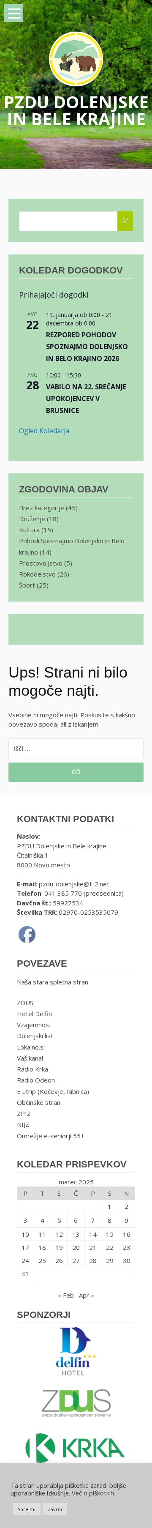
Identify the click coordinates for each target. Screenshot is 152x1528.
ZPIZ (24, 1113)
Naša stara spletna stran (52, 982)
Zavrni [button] (55, 1509)
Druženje (32, 518)
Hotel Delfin (34, 1013)
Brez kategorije (41, 507)
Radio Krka (32, 1069)
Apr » (86, 1295)
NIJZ (23, 1124)
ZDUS (25, 1002)
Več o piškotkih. (93, 1493)
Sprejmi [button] (26, 1509)
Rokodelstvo (37, 574)
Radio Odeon (36, 1080)
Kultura (29, 529)
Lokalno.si (31, 1047)
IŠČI (125, 221)
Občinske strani (39, 1102)
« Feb (66, 1295)
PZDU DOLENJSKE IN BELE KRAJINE (76, 110)
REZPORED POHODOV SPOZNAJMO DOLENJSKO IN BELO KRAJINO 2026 (87, 346)
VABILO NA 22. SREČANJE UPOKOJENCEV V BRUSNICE (86, 398)
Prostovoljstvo (40, 563)
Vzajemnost (34, 1024)
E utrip (26, 1091)
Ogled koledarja (44, 430)
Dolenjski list (35, 1035)
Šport (27, 585)
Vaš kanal (30, 1058)
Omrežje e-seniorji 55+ (50, 1136)
